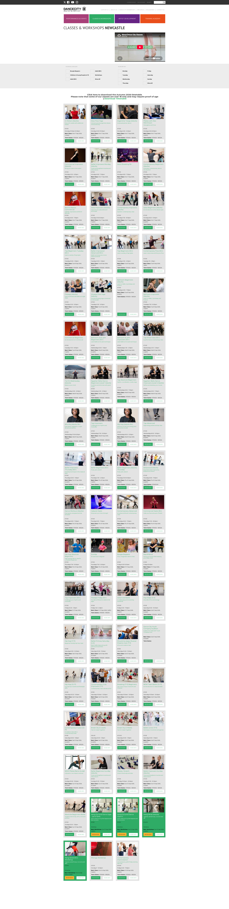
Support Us (105, 9)
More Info (81, 141)
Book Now (69, 140)
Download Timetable (115, 98)
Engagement (150, 9)
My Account (141, 2)
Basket (149, 2)
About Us (114, 9)
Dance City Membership (127, 9)
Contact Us (160, 9)
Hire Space (140, 9)
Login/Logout (131, 2)
